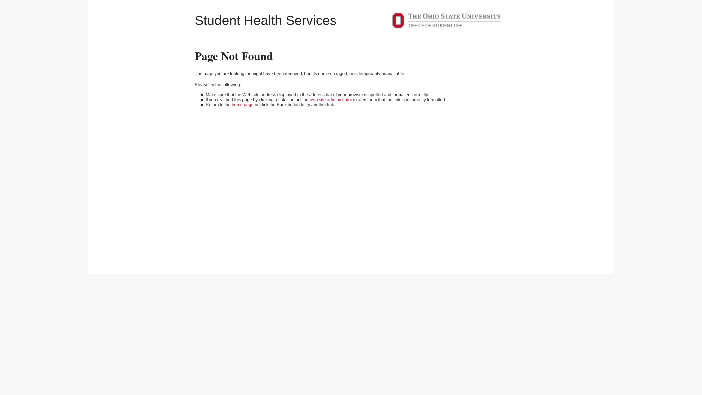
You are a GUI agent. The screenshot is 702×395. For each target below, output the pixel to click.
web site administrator (331, 99)
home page (243, 104)
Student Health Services (265, 20)
